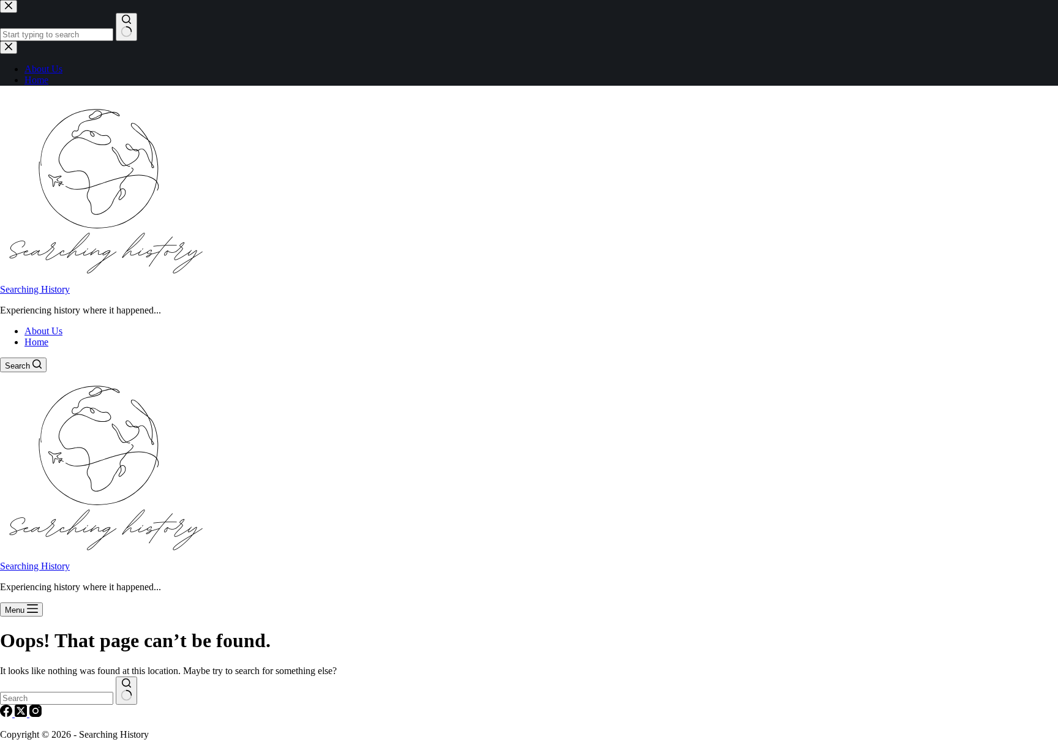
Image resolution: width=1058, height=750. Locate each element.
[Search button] (126, 691)
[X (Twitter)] (22, 713)
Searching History (35, 289)
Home (36, 342)
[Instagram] (35, 713)
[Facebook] (7, 713)
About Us (43, 331)
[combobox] (56, 698)
